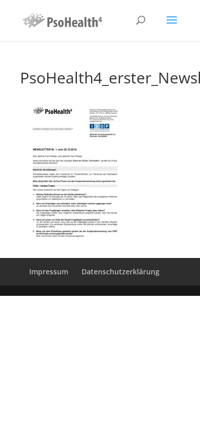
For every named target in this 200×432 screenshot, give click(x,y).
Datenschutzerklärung (120, 271)
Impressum (48, 271)
